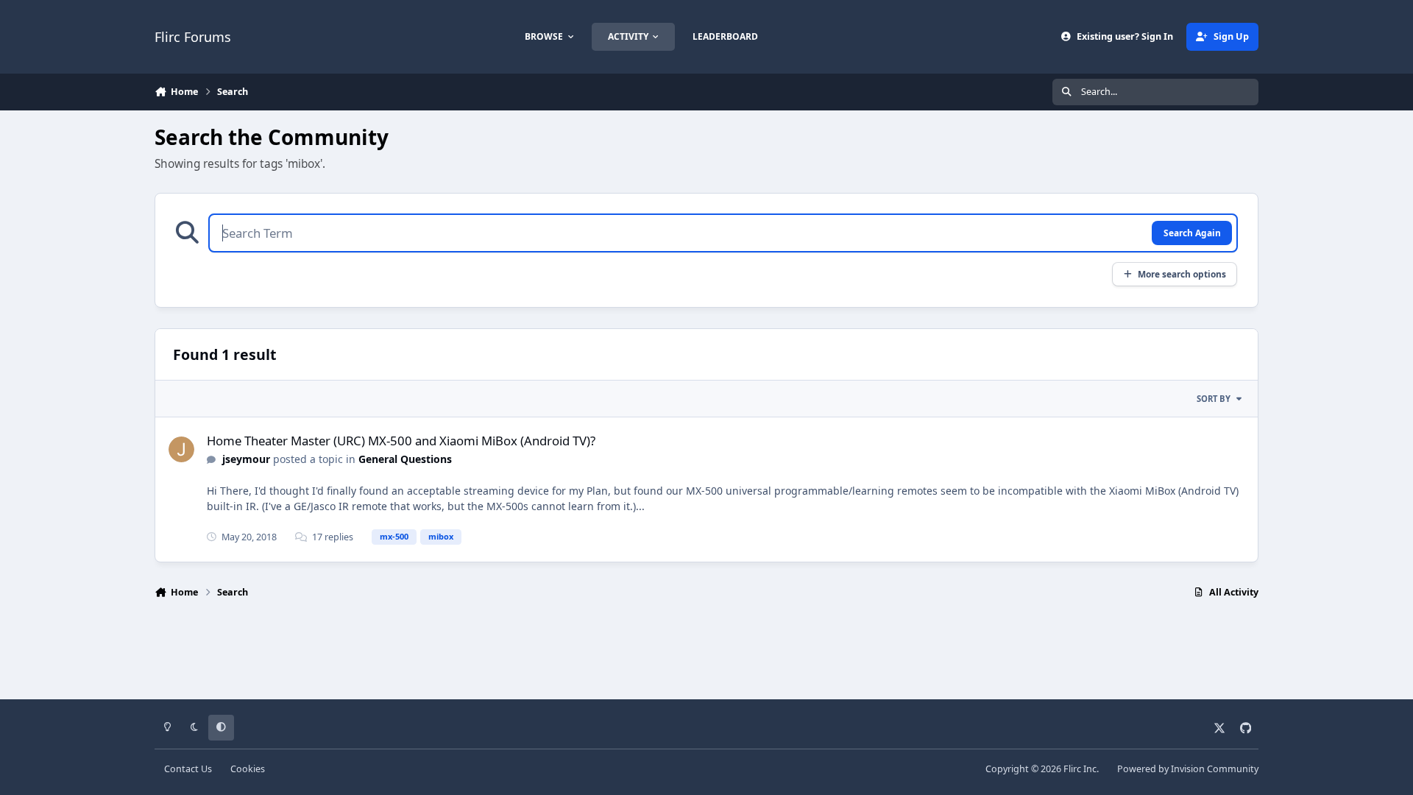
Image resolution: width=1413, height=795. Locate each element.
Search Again (1192, 233)
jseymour (246, 459)
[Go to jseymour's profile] (181, 449)
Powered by (1187, 769)
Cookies (247, 769)
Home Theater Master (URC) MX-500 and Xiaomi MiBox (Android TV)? (401, 440)
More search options (1182, 274)
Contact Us (188, 769)
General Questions (405, 459)
